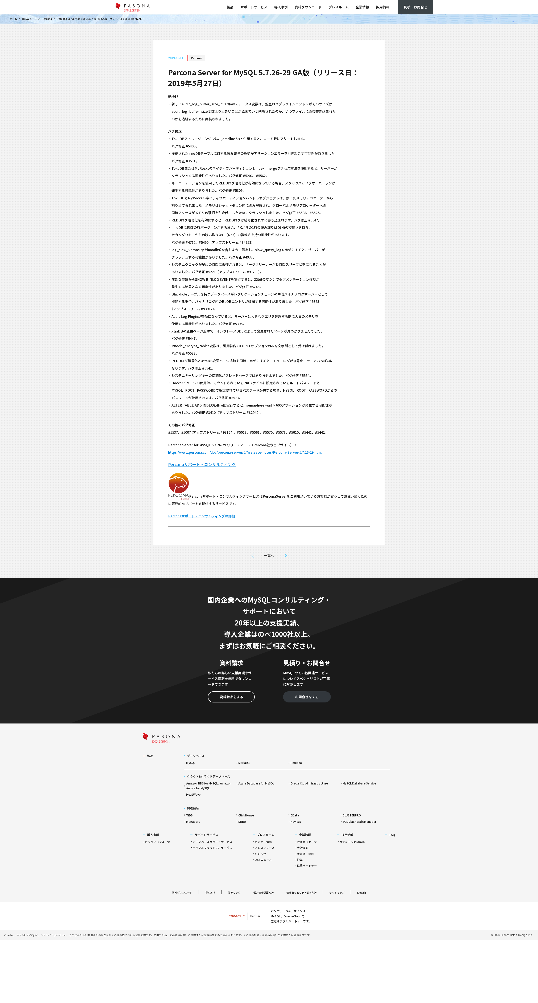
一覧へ (269, 555)
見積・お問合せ (415, 6)
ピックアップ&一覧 (157, 842)
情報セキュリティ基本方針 (301, 892)
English (361, 892)
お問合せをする (307, 696)
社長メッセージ (307, 842)
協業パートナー (307, 866)
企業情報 (362, 6)
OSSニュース (29, 18)
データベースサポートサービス (212, 842)
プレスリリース (264, 848)
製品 (230, 6)
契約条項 (210, 892)
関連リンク (234, 892)
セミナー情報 (263, 842)
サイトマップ (336, 892)
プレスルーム (338, 6)
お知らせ (260, 854)
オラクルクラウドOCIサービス (212, 848)
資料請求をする (231, 696)
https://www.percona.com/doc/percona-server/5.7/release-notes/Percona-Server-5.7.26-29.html (245, 452)
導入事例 (281, 6)
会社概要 (303, 848)
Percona (47, 18)
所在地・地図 (305, 854)
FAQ (392, 834)
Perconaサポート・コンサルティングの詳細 (201, 515)
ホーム (13, 18)
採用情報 (382, 6)
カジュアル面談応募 (352, 842)
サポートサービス (253, 6)
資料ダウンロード (308, 6)
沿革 (300, 860)
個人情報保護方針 (263, 892)
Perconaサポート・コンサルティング (202, 464)
